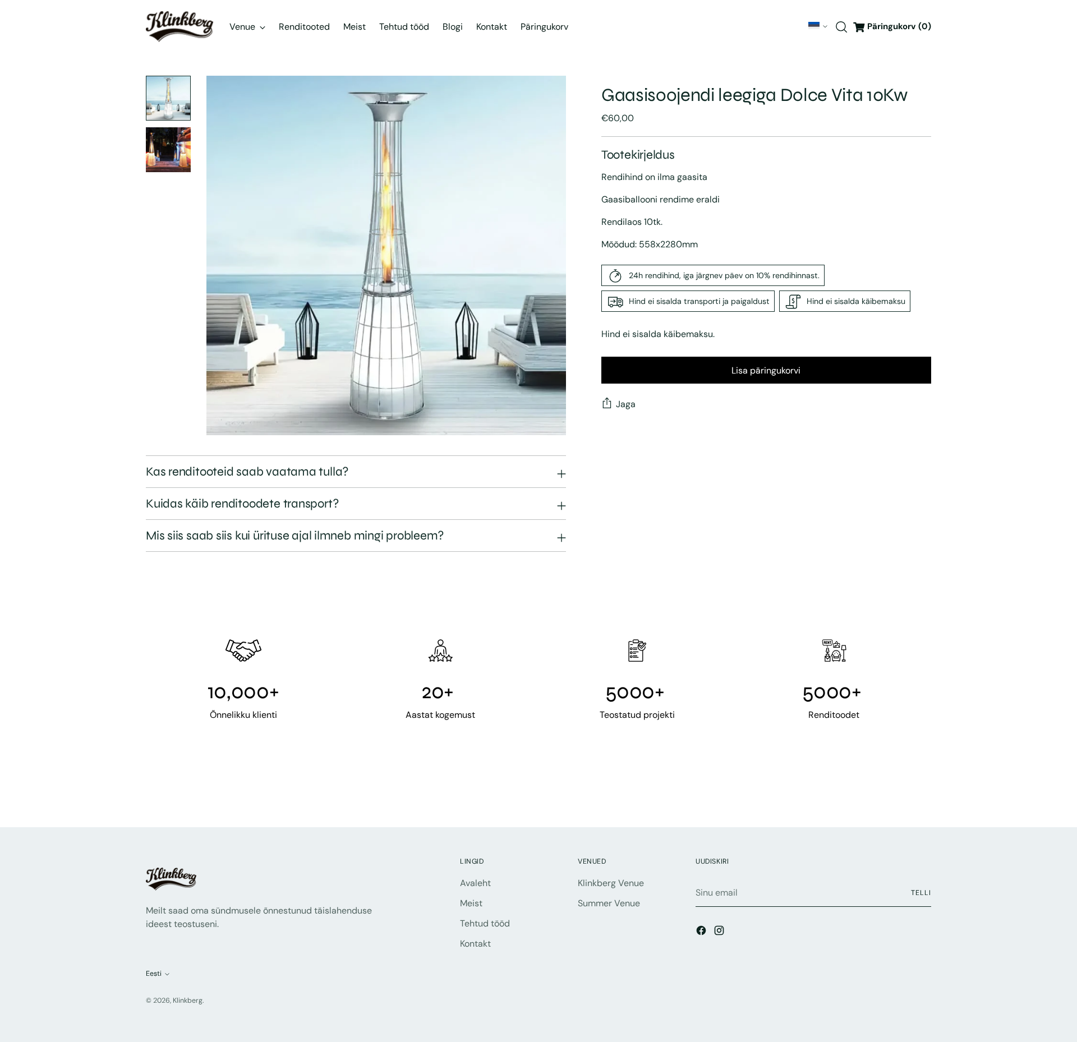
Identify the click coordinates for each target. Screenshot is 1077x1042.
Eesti (813, 25)
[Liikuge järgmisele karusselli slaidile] (921, 788)
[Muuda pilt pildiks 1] (168, 98)
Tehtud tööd (485, 923)
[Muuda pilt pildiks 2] (168, 149)
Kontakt (475, 943)
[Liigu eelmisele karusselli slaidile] (895, 789)
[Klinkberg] (179, 26)
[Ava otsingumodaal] (841, 27)
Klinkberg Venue (611, 883)
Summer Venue (609, 903)
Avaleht (475, 883)
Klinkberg (187, 1000)
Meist (471, 903)
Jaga (626, 404)
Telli (921, 892)
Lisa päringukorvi (765, 370)
